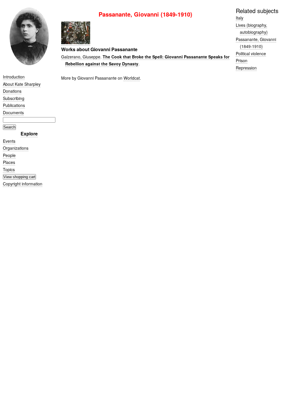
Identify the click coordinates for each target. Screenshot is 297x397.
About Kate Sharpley (22, 84)
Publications (14, 105)
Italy (239, 18)
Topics (9, 169)
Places (9, 162)
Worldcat (132, 78)
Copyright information (22, 184)
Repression (246, 68)
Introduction (14, 77)
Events (9, 141)
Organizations (15, 148)
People (9, 155)
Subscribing (13, 98)
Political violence (251, 53)
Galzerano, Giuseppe (80, 57)
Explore (29, 133)
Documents (13, 112)
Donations (12, 91)
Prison (241, 60)
